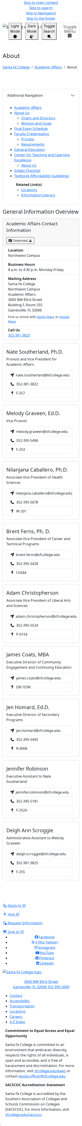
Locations (18, 1011)
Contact (16, 995)
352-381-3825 (19, 335)
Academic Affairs (48, 67)
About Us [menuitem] (22, 112)
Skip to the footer (41, 18)
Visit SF (13, 914)
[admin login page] (0, 1123)
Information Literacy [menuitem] (38, 195)
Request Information (24, 923)
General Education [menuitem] (29, 149)
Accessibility (20, 1000)
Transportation (22, 1006)
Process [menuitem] (27, 139)
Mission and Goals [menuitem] (36, 123)
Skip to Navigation (41, 13)
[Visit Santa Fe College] (41, 974)
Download (20, 240)
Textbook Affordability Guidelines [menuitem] (41, 175)
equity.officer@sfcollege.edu (42, 1076)
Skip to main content (41, 2)
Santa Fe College (16, 67)
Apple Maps (45, 317)
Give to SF (15, 931)
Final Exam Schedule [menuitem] (31, 128)
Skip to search (41, 7)
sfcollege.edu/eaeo (50, 1070)
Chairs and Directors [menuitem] (38, 118)
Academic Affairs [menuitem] (28, 107)
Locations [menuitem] (29, 189)
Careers (16, 1016)
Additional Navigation (25, 95)
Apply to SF (16, 905)
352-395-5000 (58, 986)
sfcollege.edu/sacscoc (23, 1114)
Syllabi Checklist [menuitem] (27, 170)
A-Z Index (17, 1021)
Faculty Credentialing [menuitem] (31, 133)
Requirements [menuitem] (33, 144)
